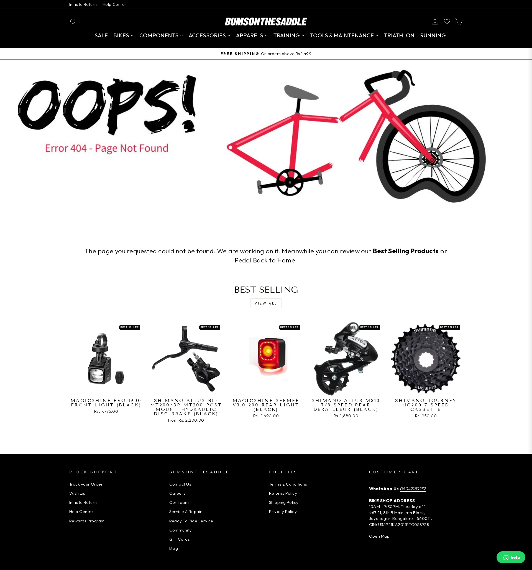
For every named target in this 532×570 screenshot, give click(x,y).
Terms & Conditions (288, 484)
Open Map (379, 536)
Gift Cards (179, 539)
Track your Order (86, 484)
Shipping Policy (284, 502)
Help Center (115, 4)
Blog (173, 548)
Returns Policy (283, 493)
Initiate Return (83, 4)
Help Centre (81, 511)
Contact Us (180, 484)
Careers (177, 493)
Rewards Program (87, 520)
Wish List (78, 493)
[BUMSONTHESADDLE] (266, 21)
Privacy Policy (283, 511)
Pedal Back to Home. (266, 260)
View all (266, 303)
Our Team (179, 502)
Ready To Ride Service (191, 520)
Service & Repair (185, 511)
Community (180, 530)
